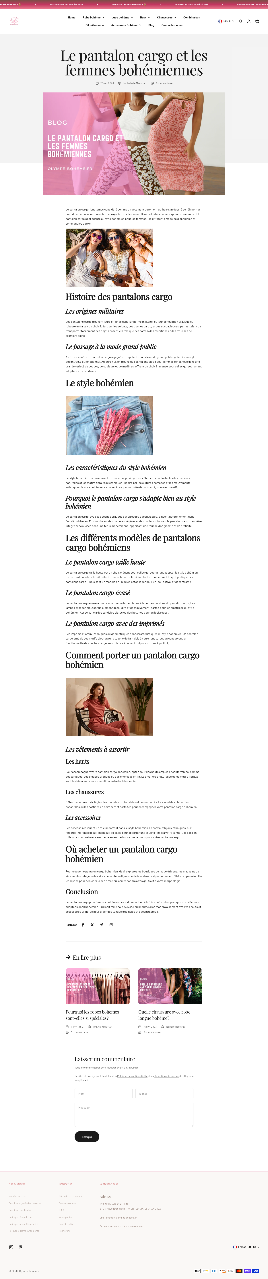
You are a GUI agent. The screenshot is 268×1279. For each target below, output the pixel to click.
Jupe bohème (120, 17)
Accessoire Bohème (124, 25)
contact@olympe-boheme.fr (122, 1217)
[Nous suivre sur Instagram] (11, 1247)
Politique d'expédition (20, 1217)
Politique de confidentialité (132, 1075)
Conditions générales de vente (25, 1203)
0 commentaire (164, 83)
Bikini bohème (95, 25)
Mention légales (17, 1196)
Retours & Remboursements (24, 1230)
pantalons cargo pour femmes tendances (161, 361)
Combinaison (191, 17)
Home (71, 17)
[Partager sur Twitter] (92, 924)
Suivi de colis (66, 1224)
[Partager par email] (111, 924)
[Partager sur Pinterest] (101, 924)
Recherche (65, 1230)
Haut (143, 17)
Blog (151, 25)
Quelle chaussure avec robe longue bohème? (164, 1015)
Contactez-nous (172, 25)
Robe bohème (92, 17)
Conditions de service (166, 1075)
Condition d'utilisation (20, 1210)
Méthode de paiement (70, 1196)
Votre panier (65, 1217)
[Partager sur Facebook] (82, 924)
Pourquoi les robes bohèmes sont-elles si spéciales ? (92, 1015)
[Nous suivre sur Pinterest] (20, 1247)
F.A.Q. (62, 1210)
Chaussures (164, 17)
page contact (136, 1226)
